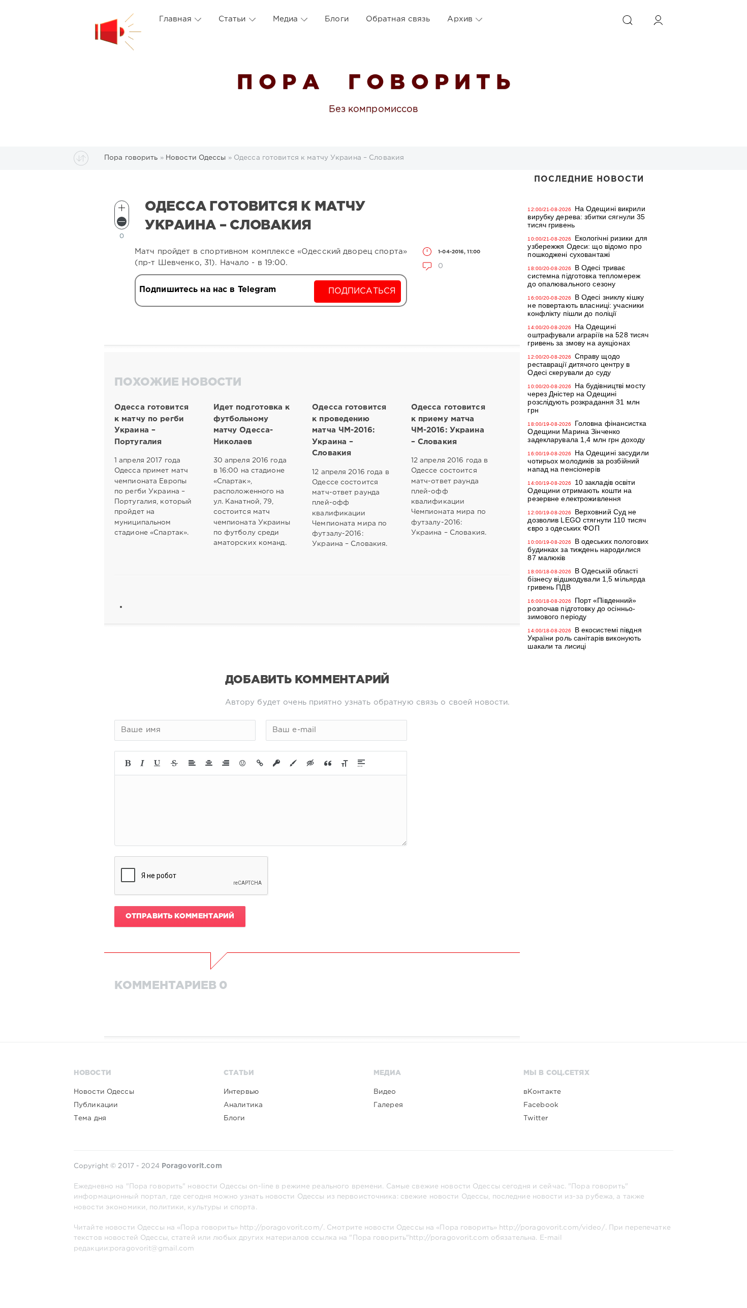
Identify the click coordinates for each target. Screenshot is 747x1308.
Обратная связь (398, 19)
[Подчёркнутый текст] (157, 763)
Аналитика (243, 1105)
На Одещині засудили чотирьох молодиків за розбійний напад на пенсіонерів (587, 461)
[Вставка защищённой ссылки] (276, 763)
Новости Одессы (104, 1092)
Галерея (388, 1105)
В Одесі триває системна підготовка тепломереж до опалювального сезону (583, 276)
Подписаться (362, 291)
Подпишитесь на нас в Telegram (207, 290)
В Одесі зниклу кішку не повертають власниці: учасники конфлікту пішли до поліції (585, 305)
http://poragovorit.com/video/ (552, 1228)
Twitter (535, 1118)
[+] (122, 208)
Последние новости (589, 179)
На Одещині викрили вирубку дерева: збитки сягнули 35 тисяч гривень (586, 217)
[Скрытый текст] (310, 763)
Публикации (96, 1105)
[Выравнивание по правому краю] (225, 763)
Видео (385, 1092)
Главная (175, 19)
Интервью (241, 1092)
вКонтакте (542, 1092)
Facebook (540, 1105)
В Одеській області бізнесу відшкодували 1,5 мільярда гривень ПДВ (586, 579)
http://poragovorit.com (449, 1238)
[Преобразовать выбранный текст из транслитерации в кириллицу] (344, 763)
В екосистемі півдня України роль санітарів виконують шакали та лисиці (584, 638)
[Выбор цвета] (293, 763)
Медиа (285, 19)
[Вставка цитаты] (327, 763)
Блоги (337, 19)
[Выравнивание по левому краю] (192, 763)
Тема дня (90, 1118)
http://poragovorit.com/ (281, 1228)
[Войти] (658, 20)
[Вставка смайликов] (243, 763)
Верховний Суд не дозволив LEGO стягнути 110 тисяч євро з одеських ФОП (586, 520)
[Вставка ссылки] (260, 763)
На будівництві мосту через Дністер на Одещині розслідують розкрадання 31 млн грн (586, 398)
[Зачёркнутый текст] (174, 763)
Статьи (232, 19)
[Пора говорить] (107, 19)
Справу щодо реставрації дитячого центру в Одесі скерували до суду (578, 364)
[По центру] (208, 763)
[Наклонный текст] (142, 763)
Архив (460, 19)
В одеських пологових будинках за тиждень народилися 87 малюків (587, 549)
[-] (122, 221)
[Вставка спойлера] (361, 763)
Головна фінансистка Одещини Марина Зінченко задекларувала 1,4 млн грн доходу (586, 431)
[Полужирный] (128, 763)
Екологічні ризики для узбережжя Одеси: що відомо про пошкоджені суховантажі (587, 246)
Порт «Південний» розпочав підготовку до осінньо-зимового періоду (581, 608)
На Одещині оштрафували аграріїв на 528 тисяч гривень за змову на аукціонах (587, 335)
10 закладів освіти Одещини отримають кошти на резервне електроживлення (581, 490)
